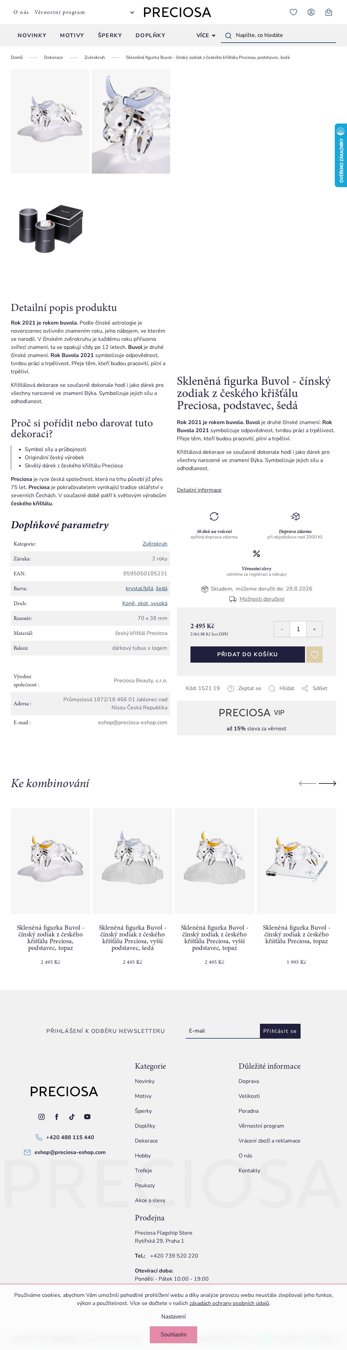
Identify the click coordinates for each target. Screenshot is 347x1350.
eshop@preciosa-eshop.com (70, 1152)
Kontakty (249, 1170)
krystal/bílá (139, 588)
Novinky (145, 1081)
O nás (21, 12)
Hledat (228, 35)
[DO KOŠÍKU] (50, 861)
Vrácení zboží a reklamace (270, 1141)
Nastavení (173, 1317)
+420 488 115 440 (70, 1137)
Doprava (249, 1081)
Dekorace (146, 1141)
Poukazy (145, 1185)
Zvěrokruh (155, 544)
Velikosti (249, 1096)
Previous (307, 783)
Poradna (249, 1111)
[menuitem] (32, 35)
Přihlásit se (280, 1031)
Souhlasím (173, 1334)
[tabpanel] (50, 892)
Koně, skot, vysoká (144, 603)
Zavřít (224, 696)
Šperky (143, 1111)
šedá (161, 588)
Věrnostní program (60, 12)
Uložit (211, 696)
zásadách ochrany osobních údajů (229, 1303)
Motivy (143, 1096)
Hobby (143, 1155)
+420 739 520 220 (174, 1256)
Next (327, 783)
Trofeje (143, 1170)
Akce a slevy (150, 1200)
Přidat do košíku (247, 654)
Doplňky (145, 1126)
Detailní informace (199, 490)
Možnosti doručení (262, 599)
